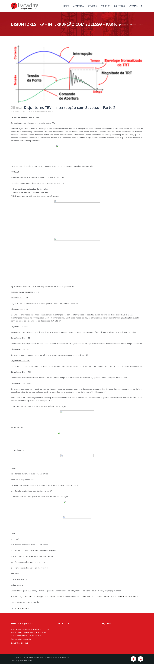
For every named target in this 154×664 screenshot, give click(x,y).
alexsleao (41, 111)
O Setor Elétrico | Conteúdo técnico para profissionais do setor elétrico (109, 596)
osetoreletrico (22, 608)
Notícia (99, 24)
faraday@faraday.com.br (21, 639)
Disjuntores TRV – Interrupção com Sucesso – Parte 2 (41, 596)
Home (93, 24)
